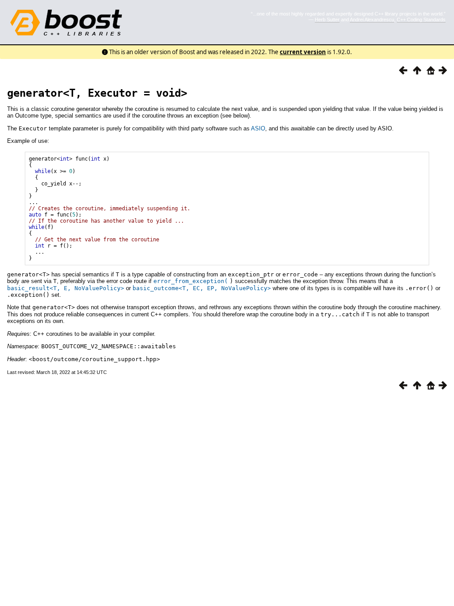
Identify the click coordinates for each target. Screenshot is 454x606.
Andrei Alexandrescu (372, 19)
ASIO (258, 128)
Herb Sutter (327, 19)
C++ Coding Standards (421, 19)
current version (303, 52)
